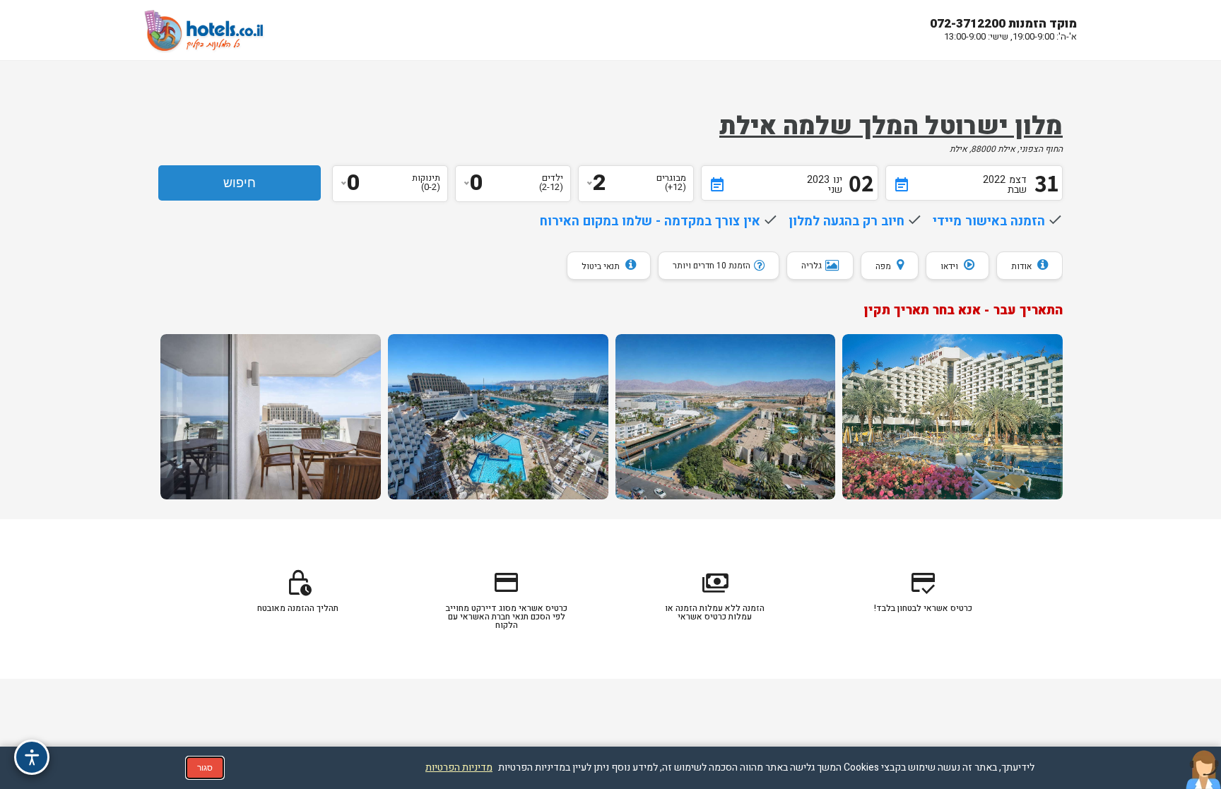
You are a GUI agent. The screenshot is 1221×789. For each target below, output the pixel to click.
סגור (205, 768)
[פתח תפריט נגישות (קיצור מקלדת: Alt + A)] (31, 757)
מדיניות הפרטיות (458, 767)
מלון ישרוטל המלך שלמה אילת (891, 126)
